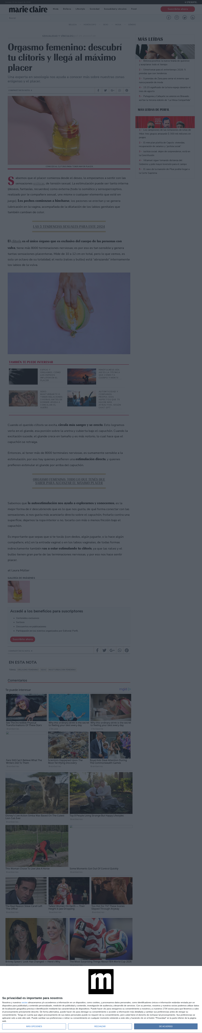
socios (25, 1002)
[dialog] (101, 999)
